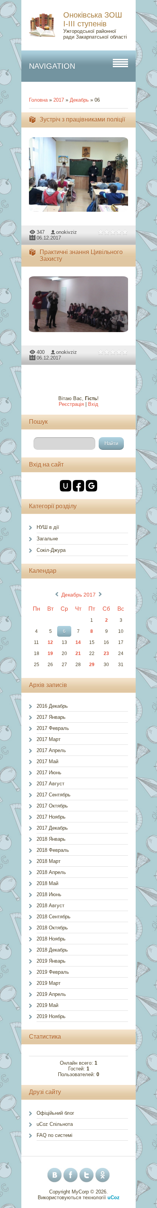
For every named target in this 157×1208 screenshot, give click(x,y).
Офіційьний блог (55, 1113)
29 (92, 664)
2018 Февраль (53, 850)
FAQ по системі (54, 1135)
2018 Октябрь (52, 928)
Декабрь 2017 (78, 594)
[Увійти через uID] (65, 485)
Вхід (93, 404)
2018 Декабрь (52, 950)
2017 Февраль (53, 728)
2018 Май (47, 883)
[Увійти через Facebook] (78, 485)
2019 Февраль (53, 972)
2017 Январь (51, 717)
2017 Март (49, 739)
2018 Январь (51, 839)
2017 (58, 100)
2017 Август (50, 783)
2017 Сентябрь (53, 795)
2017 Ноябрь (51, 817)
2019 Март (49, 983)
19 (50, 653)
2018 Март (49, 861)
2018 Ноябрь (51, 939)
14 (78, 642)
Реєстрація (71, 404)
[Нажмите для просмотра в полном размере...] (82, 212)
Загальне (47, 539)
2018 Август (50, 905)
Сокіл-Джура (51, 550)
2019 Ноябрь (51, 1016)
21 (78, 653)
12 (50, 642)
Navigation (52, 66)
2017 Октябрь (52, 806)
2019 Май (47, 1005)
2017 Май (47, 761)
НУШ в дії (48, 527)
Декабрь (79, 100)
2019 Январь (51, 961)
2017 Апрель (51, 750)
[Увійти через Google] (91, 485)
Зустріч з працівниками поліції (82, 119)
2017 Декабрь (52, 828)
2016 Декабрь (52, 706)
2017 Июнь (49, 772)
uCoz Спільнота (55, 1124)
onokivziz (66, 232)
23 (106, 653)
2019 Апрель (51, 994)
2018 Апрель (51, 872)
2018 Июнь (49, 894)
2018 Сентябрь (53, 916)
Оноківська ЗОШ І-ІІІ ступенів (92, 19)
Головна (38, 100)
